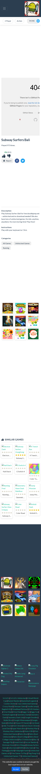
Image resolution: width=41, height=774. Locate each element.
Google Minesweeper (22, 720)
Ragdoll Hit (6, 709)
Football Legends (9, 715)
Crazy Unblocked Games (27, 703)
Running (6, 248)
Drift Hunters (34, 709)
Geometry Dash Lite (16, 717)
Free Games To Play (19, 753)
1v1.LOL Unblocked (18, 698)
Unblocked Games (22, 243)
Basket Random (14, 701)
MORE (32, 21)
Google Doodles (31, 717)
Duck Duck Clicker (31, 726)
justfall (11, 750)
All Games (7, 243)
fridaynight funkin (22, 750)
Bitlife (21, 748)
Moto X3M (29, 731)
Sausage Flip (8, 742)
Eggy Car (26, 712)
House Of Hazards (22, 723)
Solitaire (11, 723)
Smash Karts (19, 742)
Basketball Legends (29, 701)
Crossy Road (8, 706)
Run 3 (35, 739)
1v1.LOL (6, 698)
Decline (25, 769)
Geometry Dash (23, 715)
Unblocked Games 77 (12, 756)
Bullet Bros (8, 720)
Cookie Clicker (10, 703)
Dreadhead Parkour (20, 709)
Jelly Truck (7, 726)
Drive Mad (7, 712)
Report (9, 161)
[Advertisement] (20, 51)
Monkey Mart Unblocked (13, 731)
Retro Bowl (23, 734)
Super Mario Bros (19, 728)
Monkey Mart (32, 728)
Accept (16, 769)
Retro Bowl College (20, 737)
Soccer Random (31, 742)
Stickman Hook (8, 745)
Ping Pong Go (33, 753)
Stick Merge (21, 745)
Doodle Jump (32, 706)
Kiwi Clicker (18, 726)
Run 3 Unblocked (26, 739)
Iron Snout (35, 723)
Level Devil (6, 728)
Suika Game (13, 748)
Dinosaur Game (20, 706)
